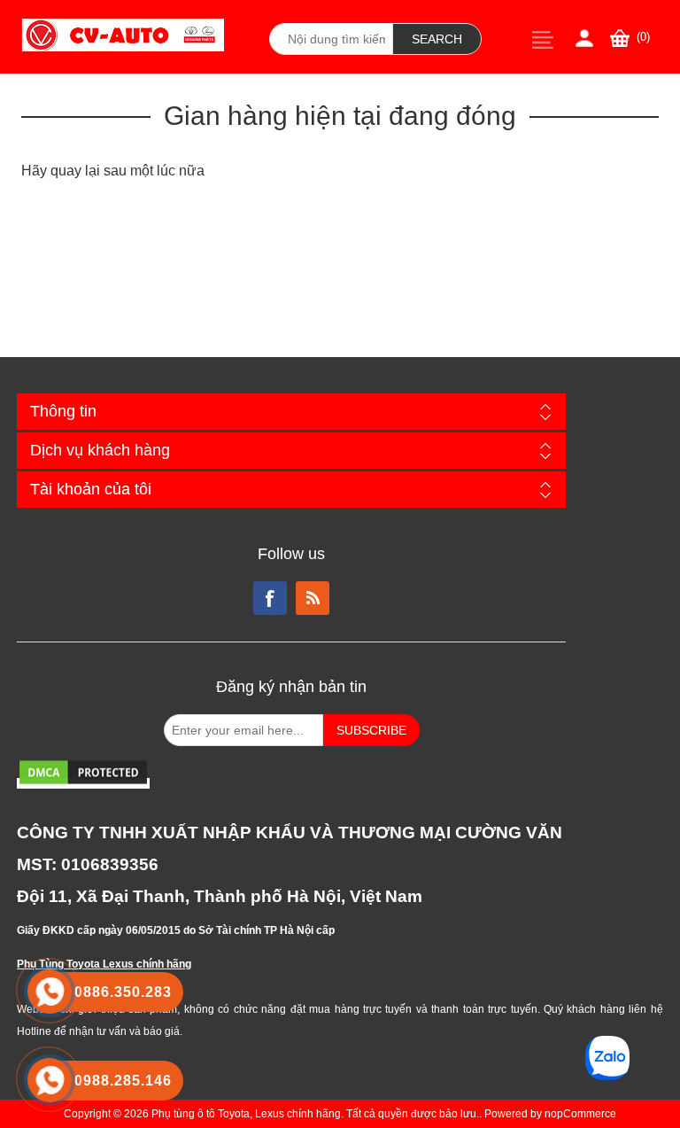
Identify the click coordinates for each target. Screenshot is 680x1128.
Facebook (270, 598)
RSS (312, 598)
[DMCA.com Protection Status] (83, 783)
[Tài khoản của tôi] (584, 38)
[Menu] (542, 39)
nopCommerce (580, 1114)
